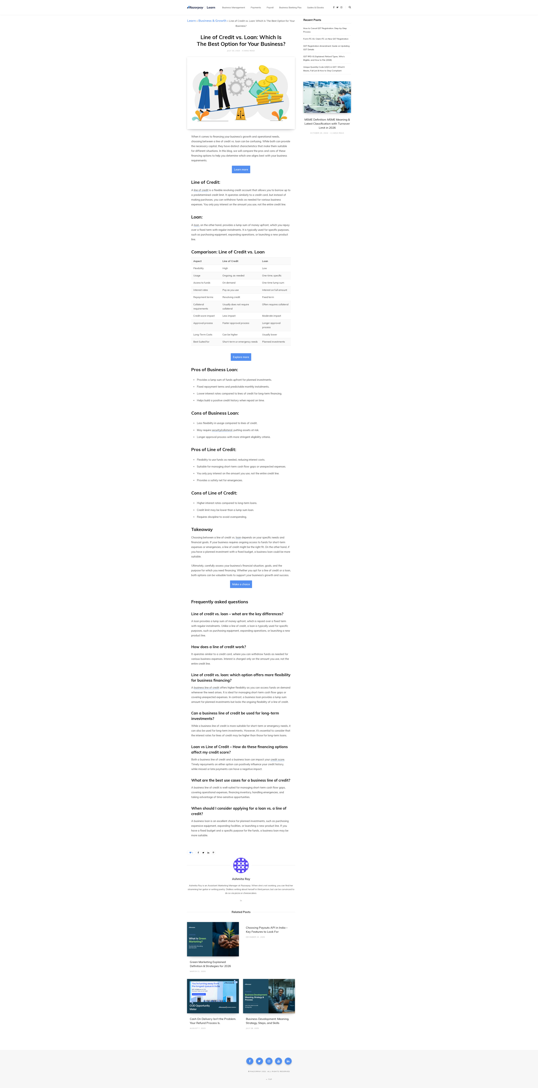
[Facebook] (249, 1061)
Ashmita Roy (241, 879)
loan (196, 225)
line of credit (201, 190)
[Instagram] (269, 1061)
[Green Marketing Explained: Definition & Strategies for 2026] (213, 939)
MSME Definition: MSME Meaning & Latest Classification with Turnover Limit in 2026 (327, 123)
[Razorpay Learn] (201, 7)
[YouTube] (278, 1061)
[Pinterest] (213, 852)
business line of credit (206, 687)
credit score (277, 759)
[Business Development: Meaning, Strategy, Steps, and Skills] (269, 996)
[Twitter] (259, 1061)
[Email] (173, 167)
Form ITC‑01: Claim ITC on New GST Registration (325, 39)
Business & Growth (212, 20)
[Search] (348, 7)
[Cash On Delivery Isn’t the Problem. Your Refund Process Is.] (213, 996)
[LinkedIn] (173, 159)
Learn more (241, 169)
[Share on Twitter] (173, 152)
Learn (191, 20)
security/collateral (222, 430)
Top (270, 1079)
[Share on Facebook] (173, 144)
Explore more (241, 357)
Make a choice (241, 584)
